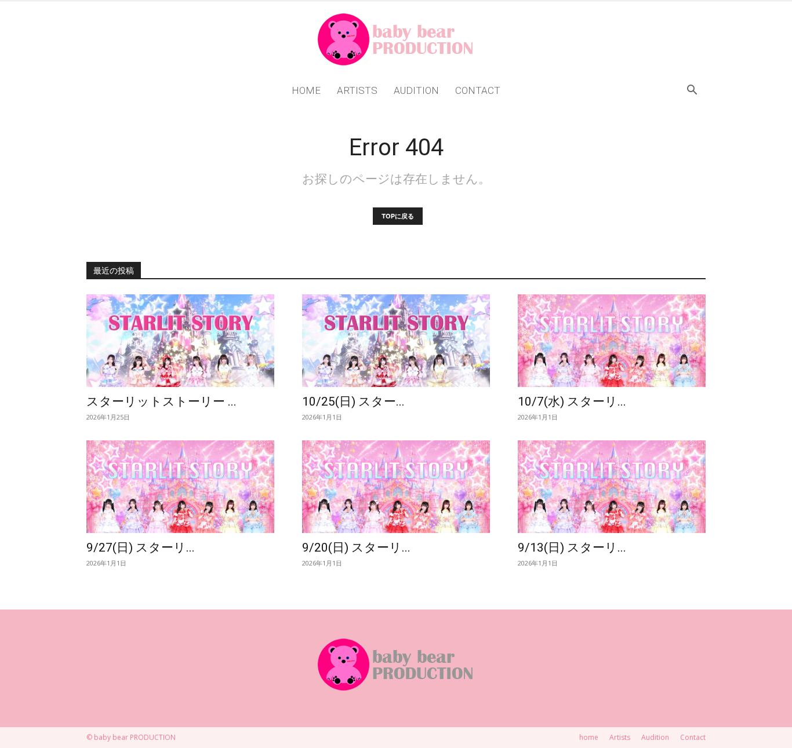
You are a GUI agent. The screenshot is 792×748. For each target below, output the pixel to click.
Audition (416, 90)
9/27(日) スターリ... (140, 547)
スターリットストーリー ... (161, 401)
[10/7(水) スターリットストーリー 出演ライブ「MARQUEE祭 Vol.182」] (612, 340)
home (306, 90)
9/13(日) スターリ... (572, 547)
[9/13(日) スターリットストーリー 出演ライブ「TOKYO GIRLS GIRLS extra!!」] (612, 486)
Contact (477, 90)
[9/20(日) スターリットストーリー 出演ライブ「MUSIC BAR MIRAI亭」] (396, 486)
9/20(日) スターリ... (356, 547)
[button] (692, 91)
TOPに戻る (398, 216)
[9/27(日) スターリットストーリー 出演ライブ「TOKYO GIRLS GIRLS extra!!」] (180, 486)
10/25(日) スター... (353, 401)
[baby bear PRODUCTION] (396, 39)
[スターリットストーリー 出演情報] (180, 340)
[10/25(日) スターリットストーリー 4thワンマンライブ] (396, 340)
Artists (357, 90)
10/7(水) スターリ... (572, 401)
